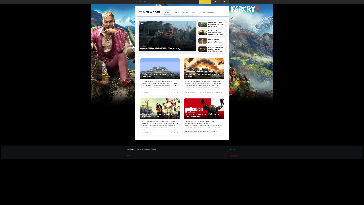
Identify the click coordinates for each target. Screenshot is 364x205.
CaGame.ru (142, 150)
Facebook (137, 2)
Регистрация (205, 2)
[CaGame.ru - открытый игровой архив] (150, 12)
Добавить (216, 2)
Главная (158, 1)
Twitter (141, 2)
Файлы (185, 12)
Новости (167, 12)
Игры (194, 12)
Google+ (145, 2)
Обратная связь (173, 1)
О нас (164, 1)
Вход (225, 2)
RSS (149, 2)
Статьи (177, 12)
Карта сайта (232, 150)
